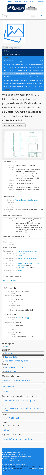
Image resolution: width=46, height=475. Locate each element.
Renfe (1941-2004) (23, 267)
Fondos (5, 48)
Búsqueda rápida (14, 48)
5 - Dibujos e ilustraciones (12, 54)
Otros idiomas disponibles (13, 125)
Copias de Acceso (9, 280)
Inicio (10, 1)
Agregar (7, 346)
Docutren (41, 1)
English (32, 1)
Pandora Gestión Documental (22, 468)
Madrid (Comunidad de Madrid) (28, 258)
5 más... (7, 90)
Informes (9, 353)
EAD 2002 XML (11, 371)
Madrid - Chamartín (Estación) (27, 251)
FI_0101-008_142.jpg (22, 318)
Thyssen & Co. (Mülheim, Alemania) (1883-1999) (22, 409)
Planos (20, 255)
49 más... (7, 58)
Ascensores (21, 253)
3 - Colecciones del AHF (11, 51)
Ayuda (26, 1)
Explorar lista (11, 357)
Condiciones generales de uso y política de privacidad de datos (22, 466)
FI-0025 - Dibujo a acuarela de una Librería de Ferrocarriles (21, 77)
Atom (7, 470)
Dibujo (20, 270)
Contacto (17, 1)
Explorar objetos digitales (16, 360)
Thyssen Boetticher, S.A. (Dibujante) (27, 200)
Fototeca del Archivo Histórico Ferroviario (29, 205)
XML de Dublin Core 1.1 (15, 367)
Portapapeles (41, 16)
